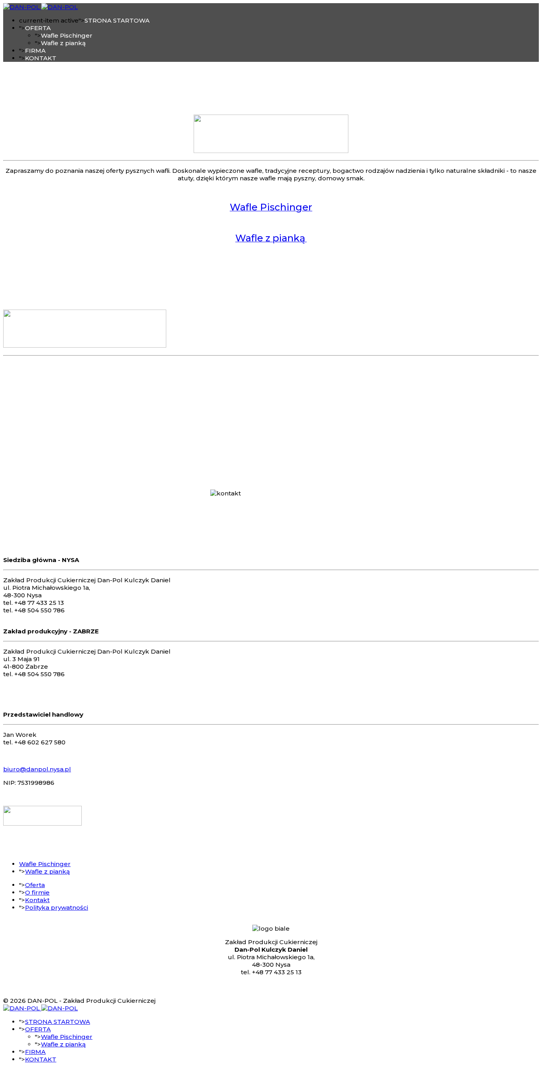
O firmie (37, 892)
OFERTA (38, 28)
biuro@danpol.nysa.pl (37, 769)
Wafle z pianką (63, 43)
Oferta (35, 885)
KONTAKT (40, 58)
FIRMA (35, 50)
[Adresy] (42, 823)
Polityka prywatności (56, 907)
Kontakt (37, 900)
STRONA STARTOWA (117, 20)
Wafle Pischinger (66, 35)
